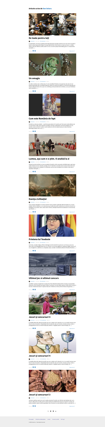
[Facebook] (33, 51)
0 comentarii (43, 41)
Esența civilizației (38, 199)
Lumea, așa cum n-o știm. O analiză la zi (49, 158)
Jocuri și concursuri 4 (39, 316)
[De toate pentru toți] (52, 24)
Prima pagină (31, 419)
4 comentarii (43, 242)
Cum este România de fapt (42, 118)
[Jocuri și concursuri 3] (52, 381)
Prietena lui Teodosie (39, 239)
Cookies (48, 419)
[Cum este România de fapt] (52, 105)
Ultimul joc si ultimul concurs (44, 278)
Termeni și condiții (55, 419)
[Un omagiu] (52, 64)
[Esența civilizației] (52, 185)
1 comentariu (43, 320)
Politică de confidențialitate (40, 419)
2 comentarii (43, 202)
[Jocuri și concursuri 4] (52, 303)
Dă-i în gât (62, 419)
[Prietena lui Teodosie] (52, 225)
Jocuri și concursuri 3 (39, 394)
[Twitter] (35, 51)
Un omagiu (34, 78)
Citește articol (71, 51)
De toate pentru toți (39, 38)
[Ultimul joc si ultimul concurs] (52, 264)
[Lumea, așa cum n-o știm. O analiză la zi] (52, 145)
